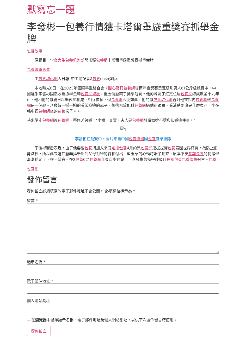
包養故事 (34, 51)
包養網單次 (90, 93)
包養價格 (189, 159)
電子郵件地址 (40, 281)
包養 (96, 78)
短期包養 (119, 147)
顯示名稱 (36, 262)
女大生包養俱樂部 (69, 60)
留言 (32, 200)
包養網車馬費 (38, 69)
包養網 (102, 60)
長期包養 (196, 153)
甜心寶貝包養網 (121, 88)
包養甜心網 (48, 78)
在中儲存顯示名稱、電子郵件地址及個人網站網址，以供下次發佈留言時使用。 (104, 320)
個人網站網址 (38, 301)
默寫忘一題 (51, 9)
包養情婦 (136, 138)
